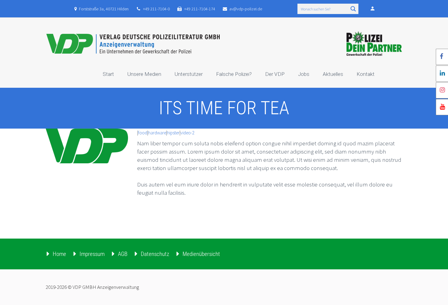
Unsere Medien (144, 74)
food (142, 133)
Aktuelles (333, 74)
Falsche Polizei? (234, 74)
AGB (122, 253)
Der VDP (275, 74)
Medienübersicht (201, 253)
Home (59, 253)
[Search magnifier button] (353, 9)
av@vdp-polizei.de (245, 9)
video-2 (187, 133)
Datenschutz (155, 253)
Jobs (303, 74)
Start (108, 74)
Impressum (92, 253)
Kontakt (366, 74)
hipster (173, 133)
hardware (157, 133)
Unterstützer (189, 74)
